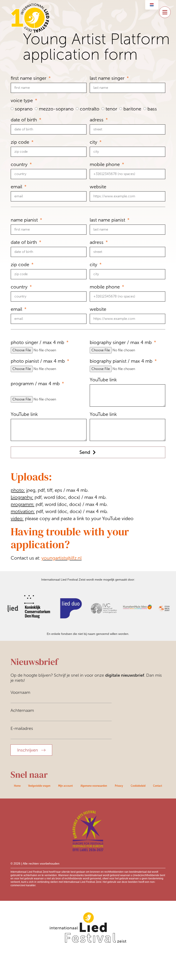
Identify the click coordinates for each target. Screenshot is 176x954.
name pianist (25, 220)
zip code (20, 142)
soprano (24, 109)
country (20, 164)
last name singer (108, 78)
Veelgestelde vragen (39, 785)
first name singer (29, 78)
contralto (89, 109)
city (94, 142)
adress (97, 120)
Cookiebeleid (138, 785)
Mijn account (65, 785)
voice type (22, 100)
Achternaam (22, 710)
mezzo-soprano (56, 109)
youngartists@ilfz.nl (61, 558)
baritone (132, 109)
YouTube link (103, 379)
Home (17, 785)
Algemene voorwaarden (93, 785)
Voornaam (20, 692)
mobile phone (105, 164)
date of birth (24, 120)
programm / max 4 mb (36, 383)
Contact (157, 785)
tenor (111, 109)
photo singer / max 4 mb (38, 342)
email (17, 186)
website (98, 186)
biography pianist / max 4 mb (122, 361)
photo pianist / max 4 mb (38, 361)
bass (152, 109)
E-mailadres (22, 728)
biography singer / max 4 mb (121, 342)
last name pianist (108, 220)
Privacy (119, 785)
